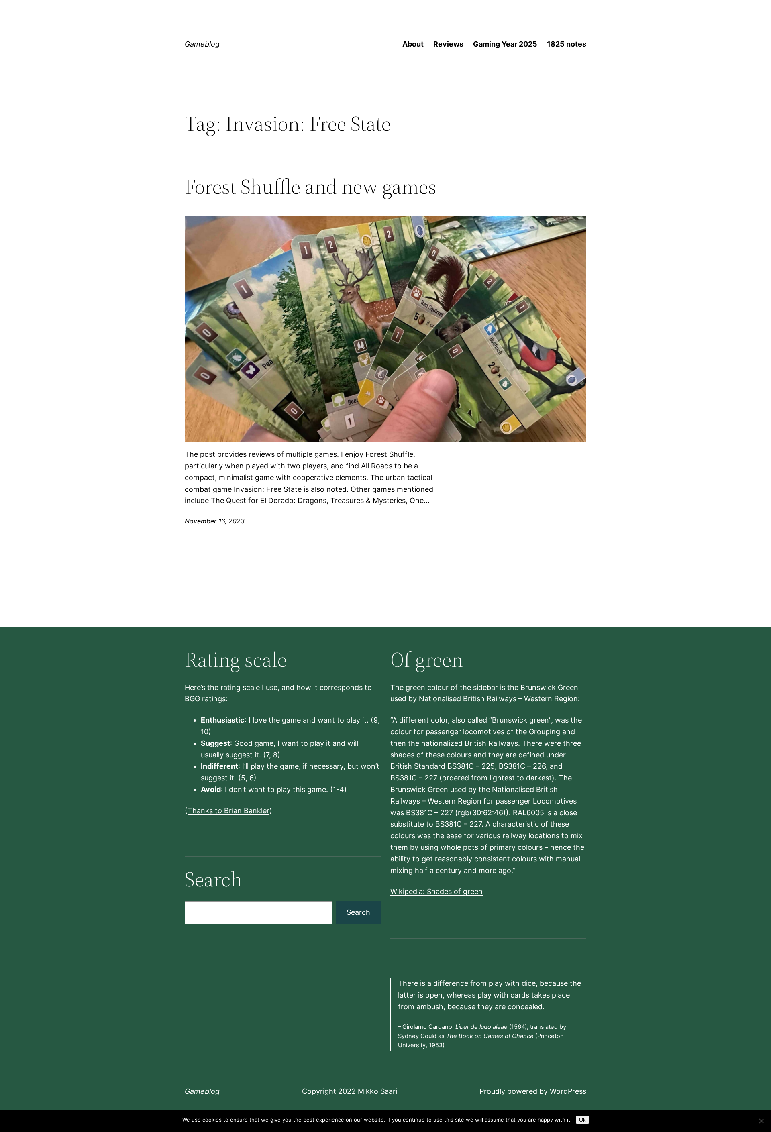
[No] (761, 1121)
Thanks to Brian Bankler (228, 810)
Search (358, 912)
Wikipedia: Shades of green (436, 891)
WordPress (568, 1091)
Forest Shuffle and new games (310, 187)
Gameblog (202, 44)
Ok (582, 1120)
